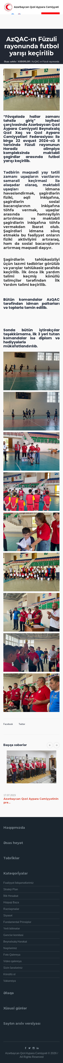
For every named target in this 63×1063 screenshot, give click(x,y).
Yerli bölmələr (11, 928)
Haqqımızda (14, 828)
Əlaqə (8, 993)
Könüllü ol (9, 974)
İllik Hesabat (10, 895)
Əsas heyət (13, 843)
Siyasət (7, 915)
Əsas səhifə (10, 61)
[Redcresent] (31, 7)
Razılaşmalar (11, 909)
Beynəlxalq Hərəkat (15, 941)
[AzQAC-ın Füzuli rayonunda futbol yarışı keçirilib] (31, 89)
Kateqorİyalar (15, 873)
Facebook (8, 724)
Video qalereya (12, 961)
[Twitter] (29, 1048)
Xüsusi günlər (15, 1008)
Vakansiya (9, 980)
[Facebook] (25, 1048)
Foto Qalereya (11, 954)
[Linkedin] (37, 1048)
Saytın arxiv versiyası (21, 1023)
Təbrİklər (11, 858)
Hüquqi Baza (11, 902)
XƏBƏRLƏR (24, 61)
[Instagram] (33, 1048)
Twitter (22, 724)
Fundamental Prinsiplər (17, 922)
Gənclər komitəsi (13, 935)
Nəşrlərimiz (10, 948)
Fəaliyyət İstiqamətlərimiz (18, 882)
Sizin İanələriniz (13, 967)
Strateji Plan (10, 889)
